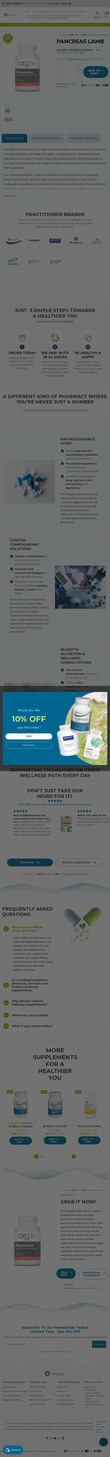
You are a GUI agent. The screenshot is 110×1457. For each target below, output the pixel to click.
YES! (29, 736)
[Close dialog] (104, 695)
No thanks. (29, 745)
